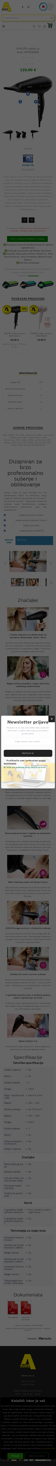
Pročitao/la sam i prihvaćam (25, 762)
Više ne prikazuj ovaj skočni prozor (26, 767)
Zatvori (51, 719)
